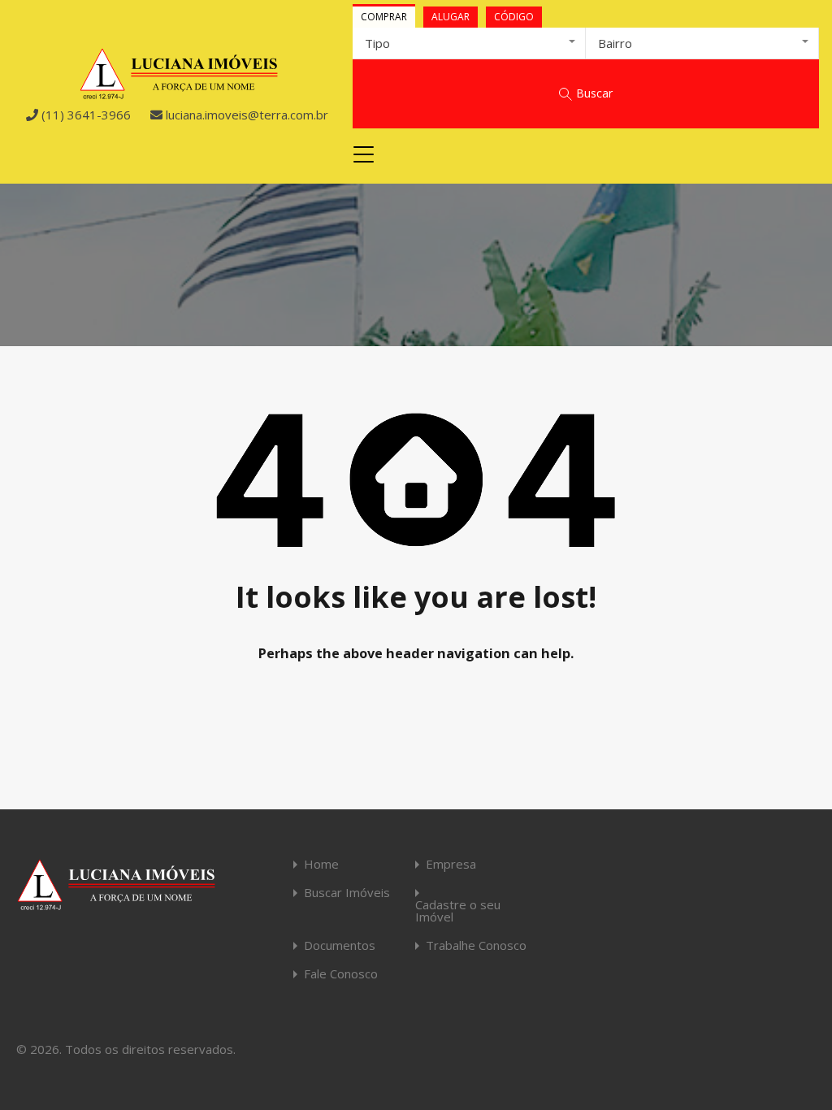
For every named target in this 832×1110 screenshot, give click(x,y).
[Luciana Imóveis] (179, 93)
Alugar (450, 17)
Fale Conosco (341, 974)
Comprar (384, 17)
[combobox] (469, 43)
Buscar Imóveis (347, 893)
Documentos (339, 945)
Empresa (451, 864)
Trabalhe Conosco (476, 945)
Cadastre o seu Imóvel (457, 911)
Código (514, 17)
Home (321, 864)
